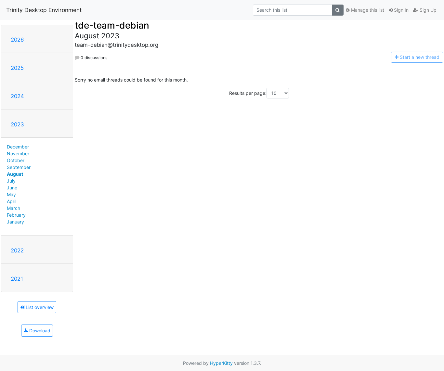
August (15, 174)
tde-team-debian (112, 25)
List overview (39, 307)
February (16, 215)
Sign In (401, 10)
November (18, 153)
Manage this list (367, 10)
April (11, 201)
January (15, 221)
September (19, 167)
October (15, 160)
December (18, 146)
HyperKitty (221, 363)
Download (39, 330)
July (11, 181)
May (11, 194)
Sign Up (427, 10)
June (12, 187)
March (13, 208)
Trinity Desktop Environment (44, 9)
